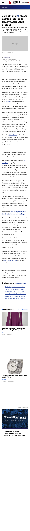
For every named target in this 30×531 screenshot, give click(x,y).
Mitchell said (13, 135)
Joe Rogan (8, 102)
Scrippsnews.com (20, 283)
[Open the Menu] (2, 2)
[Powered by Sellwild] (25, 407)
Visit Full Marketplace (22, 309)
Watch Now (25, 2)
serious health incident (10, 260)
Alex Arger (7, 57)
